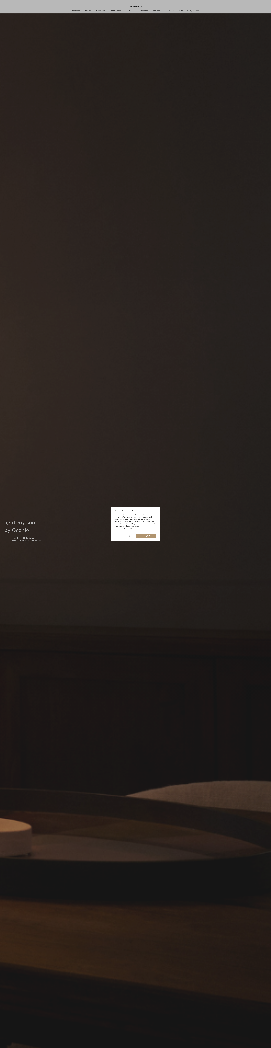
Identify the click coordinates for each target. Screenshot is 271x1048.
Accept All (146, 536)
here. (134, 528)
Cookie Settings (125, 536)
